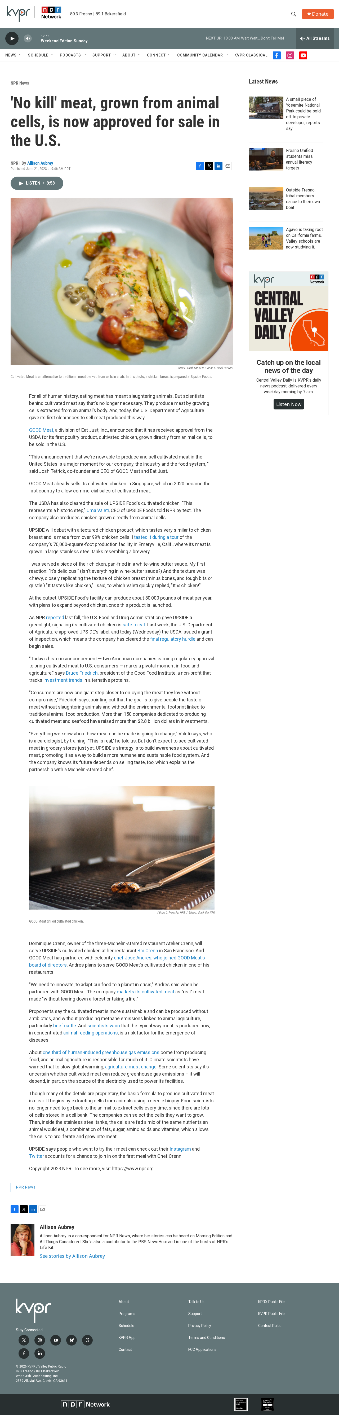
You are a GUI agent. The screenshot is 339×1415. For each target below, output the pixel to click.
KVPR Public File (271, 1314)
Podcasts (70, 55)
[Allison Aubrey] (22, 1240)
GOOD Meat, (41, 430)
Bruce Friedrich (82, 673)
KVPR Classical (250, 55)
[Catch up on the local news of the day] (288, 311)
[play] (12, 39)
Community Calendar (200, 55)
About (129, 55)
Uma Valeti (98, 510)
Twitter (37, 1156)
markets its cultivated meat (145, 991)
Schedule (38, 55)
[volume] (27, 39)
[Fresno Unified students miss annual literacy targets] (266, 159)
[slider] (36, 38)
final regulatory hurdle (172, 639)
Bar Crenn (147, 950)
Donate (320, 14)
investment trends (62, 680)
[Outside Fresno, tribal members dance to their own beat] (266, 198)
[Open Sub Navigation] (21, 55)
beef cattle (64, 1025)
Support (101, 55)
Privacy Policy (199, 1326)
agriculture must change (131, 1066)
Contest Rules (270, 1326)
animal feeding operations (90, 1033)
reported (55, 617)
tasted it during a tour (156, 537)
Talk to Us (196, 1302)
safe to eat (134, 624)
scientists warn (103, 1025)
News (11, 55)
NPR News (20, 83)
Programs (127, 1314)
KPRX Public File (271, 1302)
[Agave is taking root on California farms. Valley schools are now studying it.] (266, 238)
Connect (156, 55)
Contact (125, 1350)
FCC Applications (202, 1350)
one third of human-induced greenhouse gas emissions (101, 1052)
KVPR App (127, 1338)
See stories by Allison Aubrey (72, 1256)
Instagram (180, 1149)
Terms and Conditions (206, 1338)
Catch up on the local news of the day (289, 366)
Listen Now (288, 404)
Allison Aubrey (40, 163)
